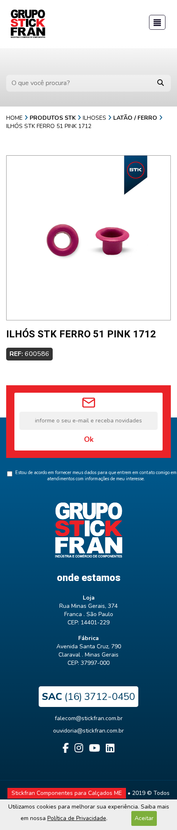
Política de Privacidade (76, 818)
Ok (88, 439)
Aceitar (144, 818)
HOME (14, 118)
